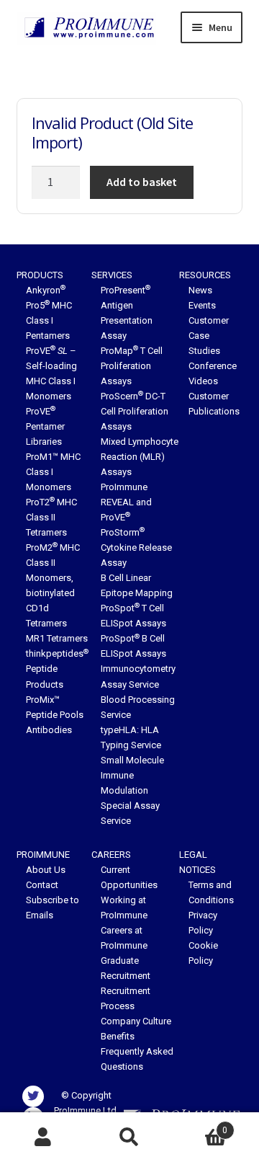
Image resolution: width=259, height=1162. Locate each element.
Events (202, 305)
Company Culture (136, 1021)
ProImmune (43, 854)
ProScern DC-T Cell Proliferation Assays (134, 411)
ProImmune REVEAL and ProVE (126, 502)
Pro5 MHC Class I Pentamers (49, 320)
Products (40, 275)
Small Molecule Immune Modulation (132, 775)
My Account (43, 1137)
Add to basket (141, 181)
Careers (111, 854)
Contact (42, 884)
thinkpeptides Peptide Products (57, 668)
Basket (200, 1125)
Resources (205, 275)
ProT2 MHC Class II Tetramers (51, 517)
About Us (45, 869)
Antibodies (49, 729)
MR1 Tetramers (57, 638)
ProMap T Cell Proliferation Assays (132, 365)
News (200, 290)
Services (111, 275)
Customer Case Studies (208, 335)
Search (129, 1137)
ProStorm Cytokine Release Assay (136, 547)
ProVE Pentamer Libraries (45, 426)
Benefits (118, 1036)
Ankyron (45, 290)
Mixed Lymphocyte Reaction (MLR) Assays (139, 456)
